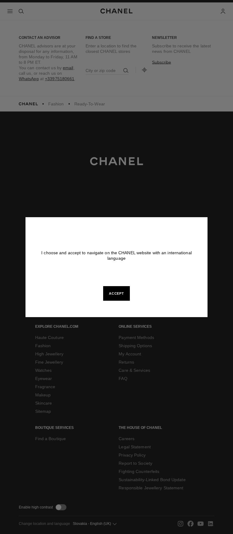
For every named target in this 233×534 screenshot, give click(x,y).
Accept (116, 293)
